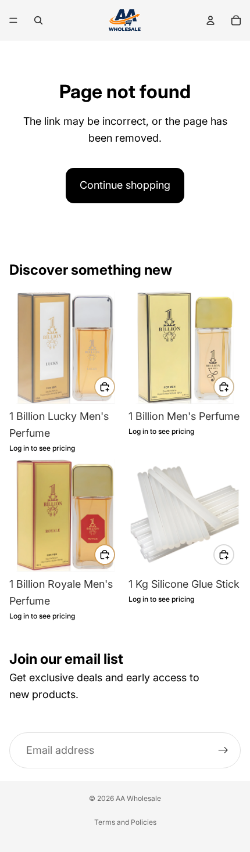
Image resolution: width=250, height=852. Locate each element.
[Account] (210, 20)
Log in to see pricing (42, 448)
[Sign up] (223, 750)
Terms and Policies (125, 822)
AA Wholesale (138, 798)
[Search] (38, 20)
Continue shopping (125, 185)
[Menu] (13, 20)
